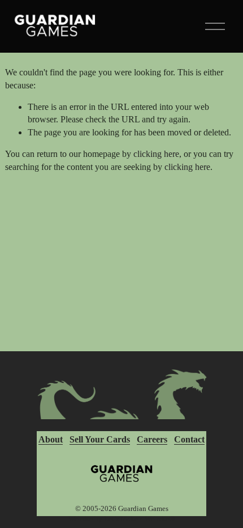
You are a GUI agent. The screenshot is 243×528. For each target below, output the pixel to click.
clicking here (156, 154)
